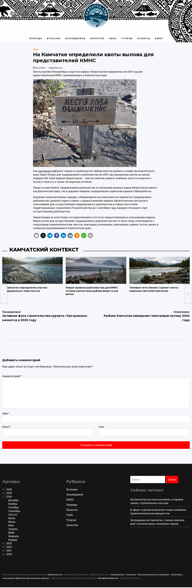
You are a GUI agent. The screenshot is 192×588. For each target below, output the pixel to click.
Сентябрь (14, 510)
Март (11, 532)
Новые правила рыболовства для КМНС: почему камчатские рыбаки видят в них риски (92, 290)
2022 (9, 546)
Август (13, 514)
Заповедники (75, 38)
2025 (9, 492)
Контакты (131, 574)
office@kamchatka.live (108, 578)
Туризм (127, 38)
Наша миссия (117, 574)
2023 (9, 543)
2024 (9, 496)
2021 (9, 550)
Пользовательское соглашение (153, 574)
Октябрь (13, 507)
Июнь (11, 521)
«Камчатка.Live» (55, 574)
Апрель (13, 528)
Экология (97, 38)
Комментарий (12, 376)
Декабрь (13, 500)
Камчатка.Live (55, 68)
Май (11, 525)
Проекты (143, 38)
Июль (11, 518)
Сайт (101, 426)
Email (6, 426)
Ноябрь (12, 503)
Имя (6, 413)
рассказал (44, 170)
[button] (36, 235)
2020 (9, 554)
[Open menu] (3, 15)
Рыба (113, 38)
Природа (35, 38)
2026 (9, 489)
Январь (12, 539)
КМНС (159, 38)
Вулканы (53, 38)
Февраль (13, 536)
